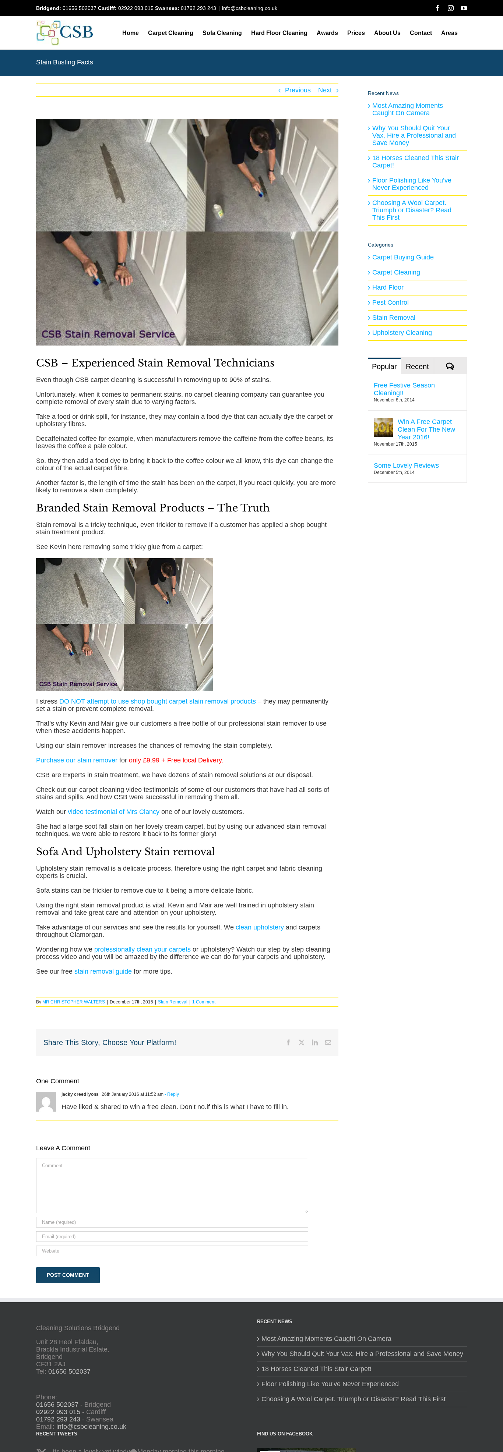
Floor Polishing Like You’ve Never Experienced (411, 184)
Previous (298, 90)
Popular (384, 366)
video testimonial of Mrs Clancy (113, 811)
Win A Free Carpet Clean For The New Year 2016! (426, 429)
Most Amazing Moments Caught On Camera (407, 109)
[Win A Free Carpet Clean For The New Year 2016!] (383, 421)
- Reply (171, 1094)
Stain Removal (172, 1002)
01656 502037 (79, 8)
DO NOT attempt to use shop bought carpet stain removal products (157, 701)
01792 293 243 (198, 8)
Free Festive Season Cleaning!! (404, 389)
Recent (417, 366)
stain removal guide (103, 971)
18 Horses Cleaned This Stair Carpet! (415, 161)
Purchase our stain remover (76, 760)
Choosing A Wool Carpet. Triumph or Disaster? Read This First (411, 210)
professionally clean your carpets (142, 949)
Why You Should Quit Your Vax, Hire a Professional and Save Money (414, 135)
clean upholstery (260, 927)
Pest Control (390, 302)
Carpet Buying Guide (403, 257)
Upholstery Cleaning (402, 332)
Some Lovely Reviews (406, 465)
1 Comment (203, 1002)
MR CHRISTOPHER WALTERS (73, 1002)
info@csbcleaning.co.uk (249, 8)
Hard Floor (388, 287)
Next (325, 90)
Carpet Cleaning (396, 272)
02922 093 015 (136, 8)
